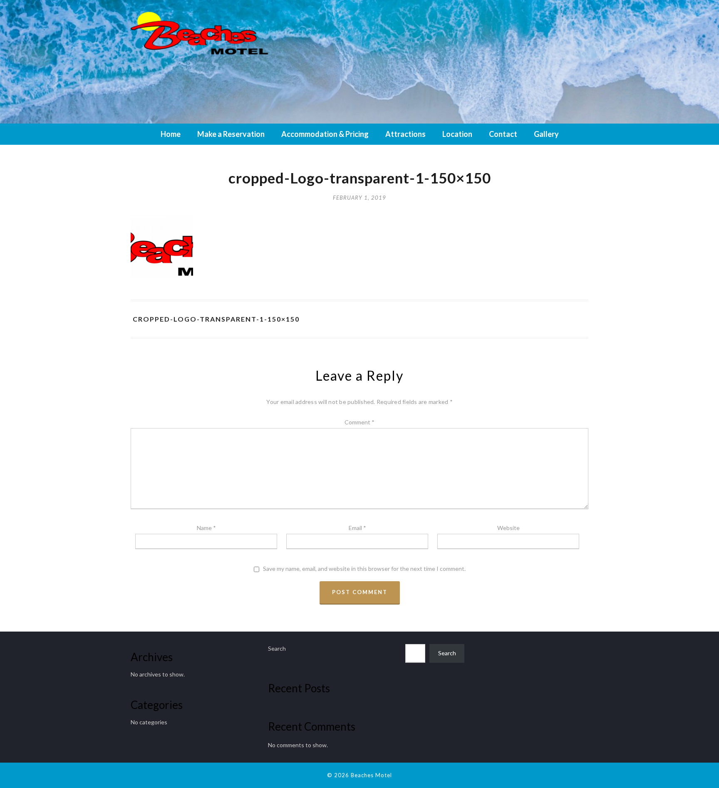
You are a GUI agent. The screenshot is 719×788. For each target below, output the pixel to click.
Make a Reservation (231, 134)
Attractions (405, 134)
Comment (359, 422)
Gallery (546, 134)
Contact (503, 134)
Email (357, 527)
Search (277, 648)
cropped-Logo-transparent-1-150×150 (216, 319)
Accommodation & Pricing (325, 134)
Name (206, 527)
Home (171, 134)
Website (508, 527)
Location (457, 134)
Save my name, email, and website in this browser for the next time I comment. (364, 568)
